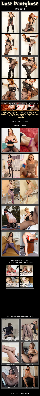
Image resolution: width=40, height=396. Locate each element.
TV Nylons (10, 388)
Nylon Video (29, 364)
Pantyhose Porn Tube (10, 340)
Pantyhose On (29, 388)
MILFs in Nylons (29, 340)
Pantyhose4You (10, 364)
